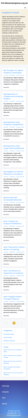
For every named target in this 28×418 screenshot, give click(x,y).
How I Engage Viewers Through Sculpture (12, 297)
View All (4, 403)
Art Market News (8, 334)
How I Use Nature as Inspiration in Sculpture (13, 272)
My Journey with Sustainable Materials (12, 198)
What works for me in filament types (12, 350)
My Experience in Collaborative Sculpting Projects (13, 96)
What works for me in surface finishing (12, 362)
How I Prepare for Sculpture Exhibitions (12, 222)
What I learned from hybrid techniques (11, 368)
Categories (5, 392)
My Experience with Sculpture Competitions (13, 123)
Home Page (5, 386)
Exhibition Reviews (9, 341)
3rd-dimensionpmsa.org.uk (14, 3)
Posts (3, 398)
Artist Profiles (7, 337)
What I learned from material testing (12, 356)
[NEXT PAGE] (21, 323)
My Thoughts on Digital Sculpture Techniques (13, 71)
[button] (6, 323)
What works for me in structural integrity (13, 373)
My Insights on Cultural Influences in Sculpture (13, 173)
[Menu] (25, 7)
